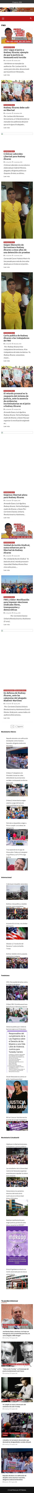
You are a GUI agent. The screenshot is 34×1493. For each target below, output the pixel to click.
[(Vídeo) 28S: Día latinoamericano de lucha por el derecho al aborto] (17, 1015)
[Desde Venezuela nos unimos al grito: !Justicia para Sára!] (17, 1096)
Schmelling (6, 1338)
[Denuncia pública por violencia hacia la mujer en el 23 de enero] (17, 1051)
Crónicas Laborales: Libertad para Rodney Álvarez (14, 156)
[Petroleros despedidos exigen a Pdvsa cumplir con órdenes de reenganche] (17, 837)
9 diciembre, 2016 (18, 113)
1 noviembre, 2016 (18, 255)
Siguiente (20, 726)
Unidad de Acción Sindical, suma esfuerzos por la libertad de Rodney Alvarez (17, 549)
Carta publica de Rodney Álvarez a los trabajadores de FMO (16, 338)
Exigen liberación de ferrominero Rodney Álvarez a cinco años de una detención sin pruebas (17, 248)
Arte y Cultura (12, 1364)
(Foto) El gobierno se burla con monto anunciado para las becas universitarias (16, 1271)
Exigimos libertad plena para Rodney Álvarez (15, 496)
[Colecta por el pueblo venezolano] (17, 892)
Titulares (5, 1324)
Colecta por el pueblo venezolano (17, 884)
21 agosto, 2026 (14, 1373)
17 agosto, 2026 (14, 1482)
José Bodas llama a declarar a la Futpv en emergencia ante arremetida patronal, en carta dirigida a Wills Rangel (16, 1333)
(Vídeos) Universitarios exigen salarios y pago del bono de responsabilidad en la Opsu (16, 802)
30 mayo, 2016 (17, 613)
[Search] (31, 18)
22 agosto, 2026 (14, 1338)
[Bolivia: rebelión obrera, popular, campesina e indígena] (17, 963)
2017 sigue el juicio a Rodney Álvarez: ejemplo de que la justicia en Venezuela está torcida (16, 53)
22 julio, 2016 (17, 556)
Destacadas (24, 1324)
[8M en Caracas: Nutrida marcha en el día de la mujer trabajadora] (17, 1125)
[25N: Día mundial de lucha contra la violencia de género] (17, 993)
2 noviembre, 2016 (18, 162)
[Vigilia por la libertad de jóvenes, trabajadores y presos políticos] (17, 1156)
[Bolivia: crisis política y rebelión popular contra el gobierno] (17, 913)
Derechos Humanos (9, 690)
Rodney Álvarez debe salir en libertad (16, 108)
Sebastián (6, 1482)
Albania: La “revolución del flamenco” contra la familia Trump (14, 946)
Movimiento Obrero (9, 47)
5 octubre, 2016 (17, 409)
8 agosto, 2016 (17, 500)
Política (5, 1326)
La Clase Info (8, 60)
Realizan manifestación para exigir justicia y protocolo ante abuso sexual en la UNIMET (16, 1222)
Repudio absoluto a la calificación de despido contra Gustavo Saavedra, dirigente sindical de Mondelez (14, 1478)
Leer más (7, 75)
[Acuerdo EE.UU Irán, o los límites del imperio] (17, 933)
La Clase (5, 1364)
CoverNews (12, 1490)
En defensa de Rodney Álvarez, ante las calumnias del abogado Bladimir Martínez (15, 696)
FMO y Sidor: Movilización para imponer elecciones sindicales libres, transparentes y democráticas (16, 604)
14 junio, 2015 (17, 703)
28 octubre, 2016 (17, 343)
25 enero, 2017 (17, 60)
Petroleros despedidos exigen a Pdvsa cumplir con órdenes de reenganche (16, 825)
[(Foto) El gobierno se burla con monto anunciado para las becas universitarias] (17, 1282)
